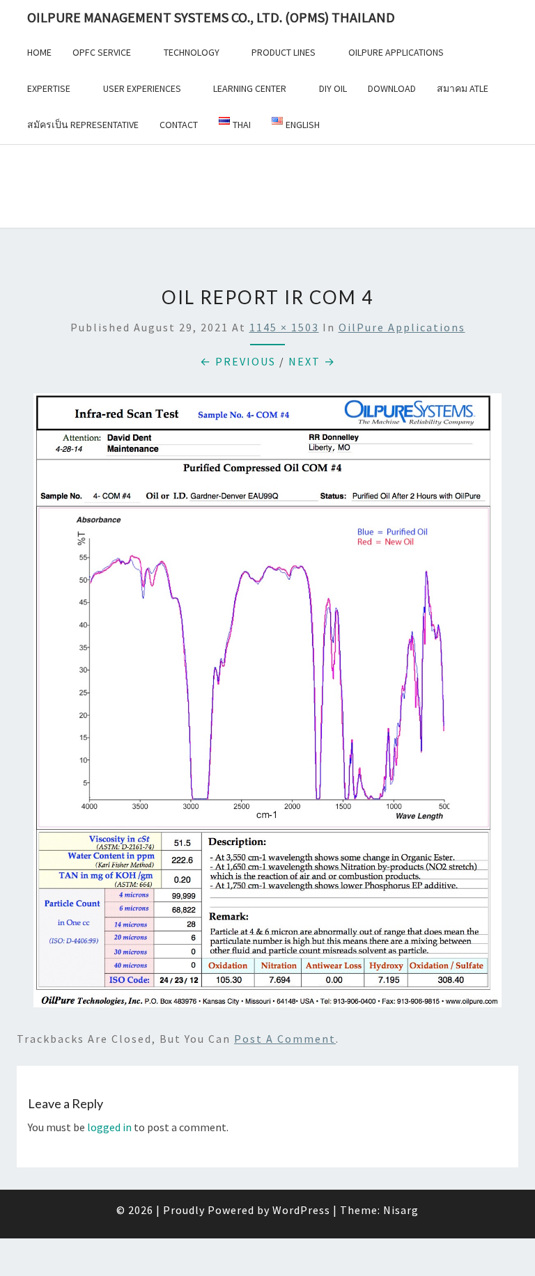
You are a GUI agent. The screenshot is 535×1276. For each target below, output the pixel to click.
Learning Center (249, 88)
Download (392, 88)
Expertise (48, 88)
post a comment (285, 1039)
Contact (179, 124)
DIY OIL (333, 88)
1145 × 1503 (284, 327)
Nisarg (401, 1210)
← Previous (238, 361)
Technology (191, 52)
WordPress (301, 1210)
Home (39, 52)
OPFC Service (101, 52)
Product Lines (283, 52)
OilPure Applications (396, 52)
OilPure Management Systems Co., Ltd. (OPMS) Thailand (211, 17)
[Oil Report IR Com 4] (267, 704)
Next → (312, 361)
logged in (109, 1127)
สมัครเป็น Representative (83, 124)
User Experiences (142, 88)
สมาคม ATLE (462, 88)
